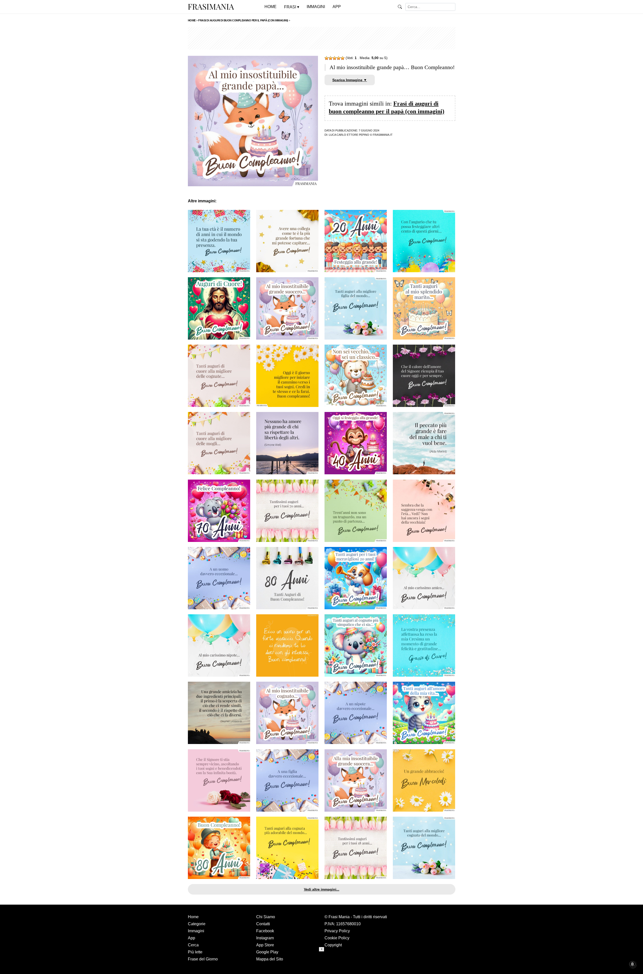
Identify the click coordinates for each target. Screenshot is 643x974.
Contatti (263, 924)
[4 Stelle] (339, 58)
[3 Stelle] (335, 58)
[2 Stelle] (331, 58)
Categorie (196, 924)
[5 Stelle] (343, 58)
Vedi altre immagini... (321, 889)
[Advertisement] (321, 38)
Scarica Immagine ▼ (349, 80)
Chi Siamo (265, 917)
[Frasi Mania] (211, 6)
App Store (265, 945)
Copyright (333, 945)
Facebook (265, 931)
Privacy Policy (337, 931)
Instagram (265, 938)
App (191, 938)
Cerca (193, 945)
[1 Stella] (327, 58)
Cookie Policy (337, 938)
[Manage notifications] (632, 964)
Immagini (196, 931)
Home (193, 917)
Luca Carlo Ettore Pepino (349, 134)
